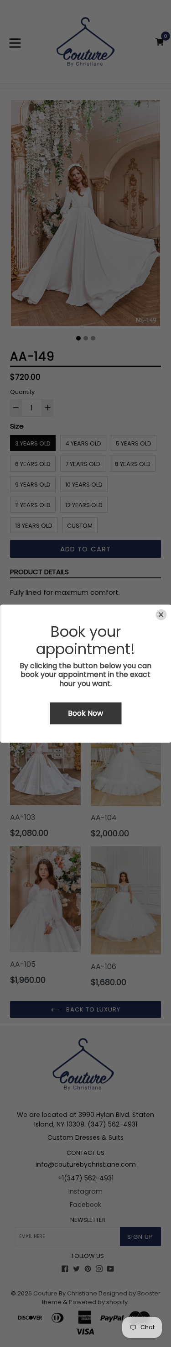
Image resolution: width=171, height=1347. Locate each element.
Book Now (85, 713)
